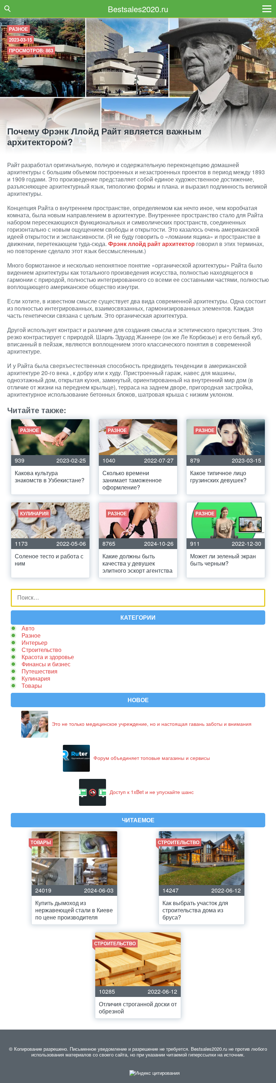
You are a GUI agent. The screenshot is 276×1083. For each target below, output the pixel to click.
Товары (32, 685)
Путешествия (40, 671)
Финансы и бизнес (46, 664)
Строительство (41, 649)
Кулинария (36, 678)
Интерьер (34, 642)
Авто (28, 628)
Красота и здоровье (48, 657)
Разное (18, 28)
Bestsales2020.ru (138, 8)
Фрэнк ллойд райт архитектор (151, 244)
